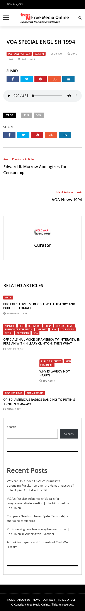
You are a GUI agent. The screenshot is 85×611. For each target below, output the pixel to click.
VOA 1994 (39, 53)
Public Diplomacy (51, 361)
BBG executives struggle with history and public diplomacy (39, 306)
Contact (49, 600)
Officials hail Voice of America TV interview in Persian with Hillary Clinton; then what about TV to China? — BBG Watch (41, 343)
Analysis (10, 325)
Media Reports (35, 393)
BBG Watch (34, 325)
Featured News (64, 325)
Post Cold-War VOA (19, 53)
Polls (8, 297)
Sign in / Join (15, 4)
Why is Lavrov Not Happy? (54, 373)
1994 (26, 115)
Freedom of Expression (18, 329)
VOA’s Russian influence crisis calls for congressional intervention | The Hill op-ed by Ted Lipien (38, 503)
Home (11, 600)
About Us (23, 600)
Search (11, 426)
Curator (58, 53)
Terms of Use (66, 600)
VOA (38, 115)
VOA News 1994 (67, 199)
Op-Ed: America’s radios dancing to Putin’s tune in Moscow (39, 401)
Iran (53, 329)
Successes (23, 333)
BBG (21, 325)
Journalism (67, 329)
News (36, 600)
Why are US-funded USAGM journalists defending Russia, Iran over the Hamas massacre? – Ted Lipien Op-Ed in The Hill (40, 485)
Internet (42, 329)
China (48, 325)
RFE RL (8, 333)
